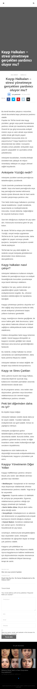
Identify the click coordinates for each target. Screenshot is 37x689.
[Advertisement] (18, 30)
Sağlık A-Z (23, 74)
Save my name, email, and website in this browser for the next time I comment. (18, 633)
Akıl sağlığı (14, 74)
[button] (15, 678)
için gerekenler (16, 94)
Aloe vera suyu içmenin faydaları (11, 572)
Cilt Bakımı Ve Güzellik (7, 674)
